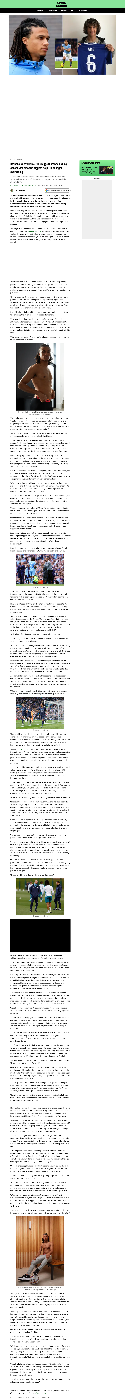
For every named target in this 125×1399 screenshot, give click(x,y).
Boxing (64, 11)
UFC (72, 11)
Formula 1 (53, 11)
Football (40, 11)
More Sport (83, 11)
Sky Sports (25, 749)
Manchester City (34, 231)
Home (12, 159)
